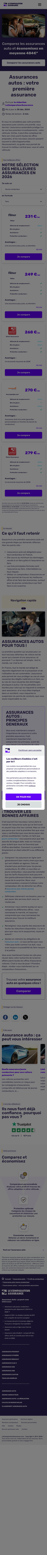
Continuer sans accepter (27, 750)
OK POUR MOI (23, 797)
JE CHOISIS (23, 804)
